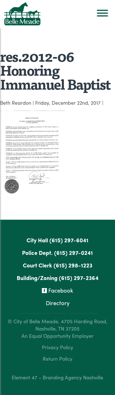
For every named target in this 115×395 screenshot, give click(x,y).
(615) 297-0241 (73, 252)
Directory (58, 303)
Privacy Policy (57, 347)
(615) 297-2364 (79, 278)
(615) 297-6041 (68, 240)
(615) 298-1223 (73, 265)
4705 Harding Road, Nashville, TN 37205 (71, 325)
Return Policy (57, 358)
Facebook (60, 290)
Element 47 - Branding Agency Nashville (57, 377)
